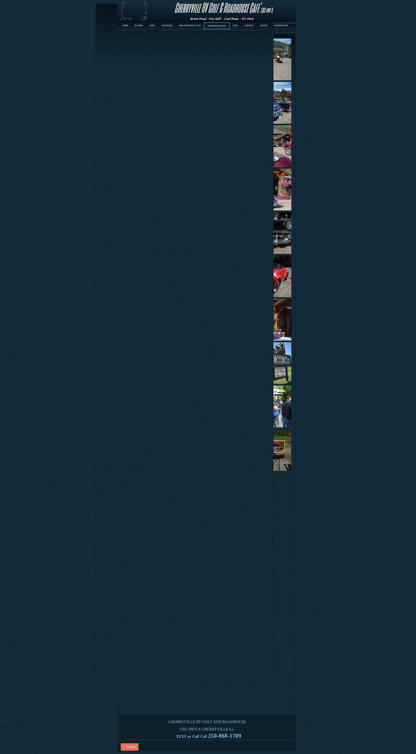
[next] (285, 256)
